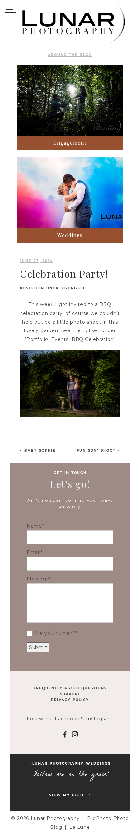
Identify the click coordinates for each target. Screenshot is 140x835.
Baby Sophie (40, 450)
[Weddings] (70, 192)
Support (70, 694)
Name (34, 526)
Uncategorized (65, 288)
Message (38, 579)
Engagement (70, 142)
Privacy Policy (70, 700)
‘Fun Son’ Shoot (95, 450)
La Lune (79, 827)
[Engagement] (70, 100)
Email (34, 552)
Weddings (70, 235)
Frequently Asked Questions (70, 688)
